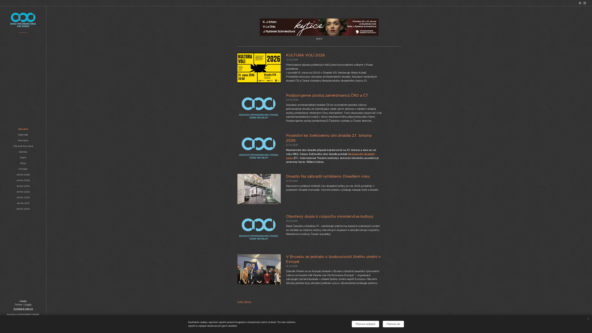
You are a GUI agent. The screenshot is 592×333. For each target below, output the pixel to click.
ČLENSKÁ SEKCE (23, 309)
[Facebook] (580, 3)
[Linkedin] (585, 3)
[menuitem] (23, 129)
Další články (244, 302)
